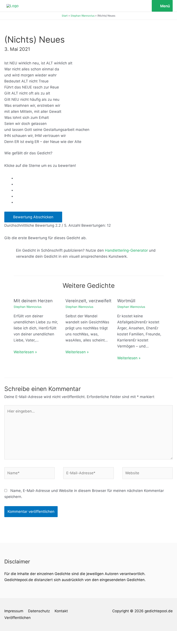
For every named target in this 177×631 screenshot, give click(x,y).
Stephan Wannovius (27, 307)
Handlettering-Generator (126, 250)
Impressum (13, 611)
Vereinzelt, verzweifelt (88, 300)
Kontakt (61, 611)
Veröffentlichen (17, 617)
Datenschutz (39, 611)
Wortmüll (126, 300)
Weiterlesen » (25, 352)
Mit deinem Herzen (33, 300)
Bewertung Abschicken (33, 217)
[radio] (94, 178)
